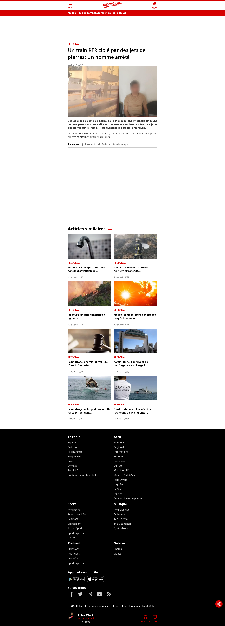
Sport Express (76, 533)
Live (70, 461)
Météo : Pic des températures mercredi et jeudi (97, 13)
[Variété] (71, 617)
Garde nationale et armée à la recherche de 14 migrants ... (132, 410)
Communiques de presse (128, 498)
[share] (219, 604)
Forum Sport (75, 528)
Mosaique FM (121, 470)
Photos (118, 549)
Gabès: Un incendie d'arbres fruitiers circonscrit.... (131, 269)
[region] (112, 28)
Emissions (73, 447)
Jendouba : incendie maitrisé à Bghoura (86, 316)
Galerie (72, 537)
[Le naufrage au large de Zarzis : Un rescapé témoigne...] (89, 388)
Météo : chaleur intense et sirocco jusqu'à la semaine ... (135, 316)
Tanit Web (148, 606)
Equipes (72, 442)
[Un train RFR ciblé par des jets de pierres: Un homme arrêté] (112, 91)
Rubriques (74, 553)
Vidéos (117, 553)
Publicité (73, 470)
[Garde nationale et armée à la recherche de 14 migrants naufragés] (135, 388)
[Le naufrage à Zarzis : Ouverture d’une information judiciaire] (89, 341)
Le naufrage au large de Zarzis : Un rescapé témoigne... (89, 410)
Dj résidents (121, 528)
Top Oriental (121, 519)
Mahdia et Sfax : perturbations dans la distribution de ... (87, 269)
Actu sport (74, 509)
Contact (72, 465)
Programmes (75, 451)
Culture (118, 465)
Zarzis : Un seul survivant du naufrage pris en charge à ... (131, 363)
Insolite (118, 493)
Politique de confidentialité (83, 475)
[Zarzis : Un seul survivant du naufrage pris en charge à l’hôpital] (135, 341)
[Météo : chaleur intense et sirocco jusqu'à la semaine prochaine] (135, 293)
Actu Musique (121, 509)
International (121, 451)
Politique (119, 456)
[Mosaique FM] (112, 5)
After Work (86, 615)
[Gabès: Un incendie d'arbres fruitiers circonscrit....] (135, 246)
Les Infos (73, 558)
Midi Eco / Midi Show (126, 475)
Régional (74, 44)
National (119, 442)
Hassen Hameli (86, 618)
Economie (119, 461)
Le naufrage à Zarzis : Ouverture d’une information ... (88, 363)
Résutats (73, 519)
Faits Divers (120, 479)
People (118, 489)
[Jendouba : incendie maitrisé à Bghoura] (89, 293)
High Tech (119, 484)
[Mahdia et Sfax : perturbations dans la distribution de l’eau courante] (89, 246)
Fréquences (74, 456)
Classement (74, 523)
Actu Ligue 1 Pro (77, 514)
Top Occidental (122, 523)
